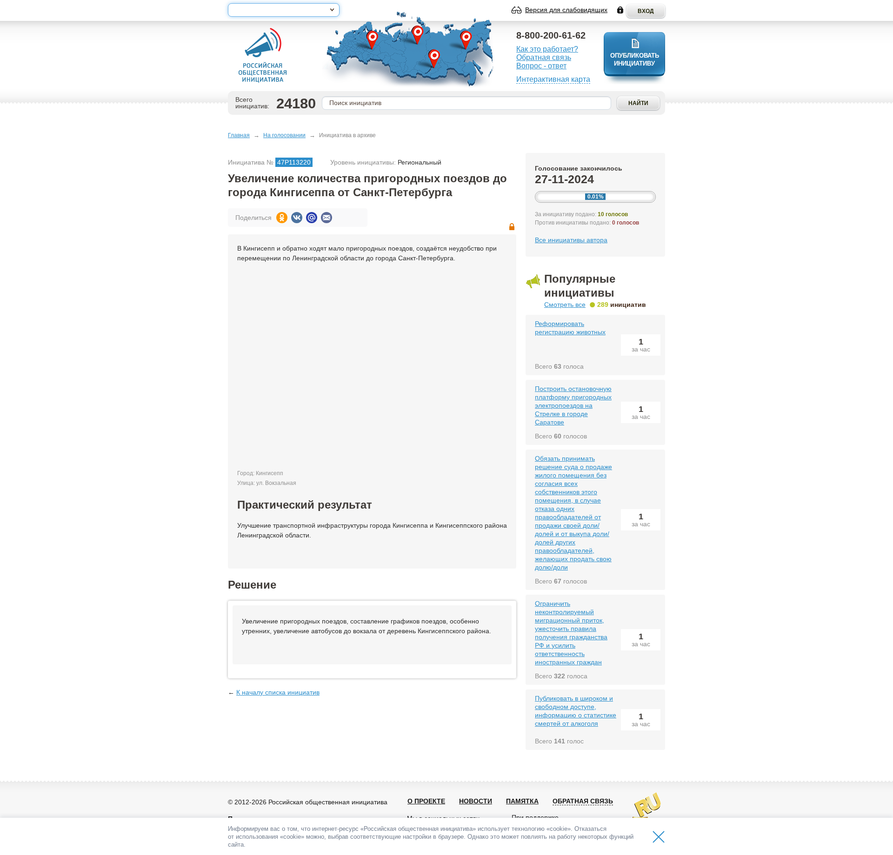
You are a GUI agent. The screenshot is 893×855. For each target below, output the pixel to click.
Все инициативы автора (571, 240)
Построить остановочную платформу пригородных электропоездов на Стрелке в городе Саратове (573, 405)
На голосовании (284, 135)
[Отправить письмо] (326, 217)
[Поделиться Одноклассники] (281, 217)
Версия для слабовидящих (566, 9)
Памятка (522, 801)
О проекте (426, 801)
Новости (475, 801)
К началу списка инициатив (278, 692)
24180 (296, 103)
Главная (239, 135)
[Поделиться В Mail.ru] (311, 217)
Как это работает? (547, 49)
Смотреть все (565, 304)
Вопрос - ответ (541, 66)
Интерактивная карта (553, 79)
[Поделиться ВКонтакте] (296, 217)
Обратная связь (543, 57)
